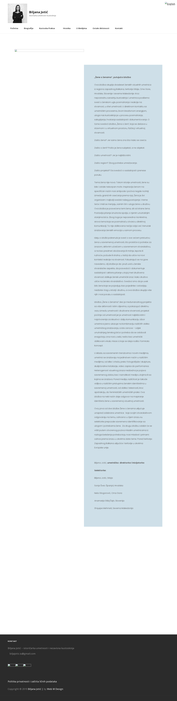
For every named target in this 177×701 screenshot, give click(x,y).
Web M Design (55, 689)
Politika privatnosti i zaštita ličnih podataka (32, 681)
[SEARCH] (168, 28)
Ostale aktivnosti (101, 28)
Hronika (66, 28)
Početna (14, 28)
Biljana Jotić (38, 12)
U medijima (81, 28)
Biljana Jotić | (35, 689)
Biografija (28, 28)
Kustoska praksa (47, 28)
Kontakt (119, 28)
